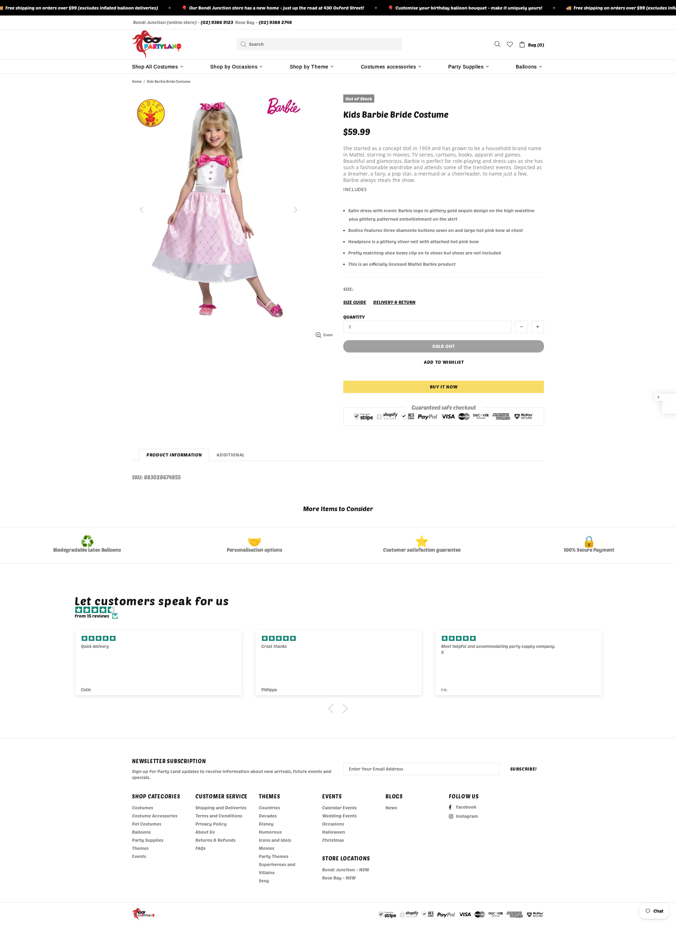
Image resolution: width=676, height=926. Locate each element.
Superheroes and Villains (277, 868)
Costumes (142, 807)
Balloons (141, 832)
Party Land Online (156, 44)
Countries (269, 807)
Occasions (333, 824)
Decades (268, 815)
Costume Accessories (154, 815)
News (391, 807)
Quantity (354, 317)
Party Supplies (147, 840)
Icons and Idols (275, 840)
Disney (266, 824)
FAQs (200, 848)
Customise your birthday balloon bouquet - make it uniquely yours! (453, 8)
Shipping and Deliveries (220, 807)
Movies (266, 848)
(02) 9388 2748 (275, 22)
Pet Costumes (146, 824)
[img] (341, 610)
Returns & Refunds (215, 840)
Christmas (333, 840)
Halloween (333, 832)
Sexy (264, 880)
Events (139, 856)
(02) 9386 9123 (217, 22)
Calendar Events (339, 807)
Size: (348, 289)
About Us (205, 832)
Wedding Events (339, 815)
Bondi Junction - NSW (345, 869)
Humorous (270, 832)
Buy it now (444, 387)
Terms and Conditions (218, 815)
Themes (140, 848)
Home (137, 81)
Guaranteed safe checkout (444, 407)
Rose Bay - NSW (339, 878)
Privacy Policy (211, 824)
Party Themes (273, 856)
